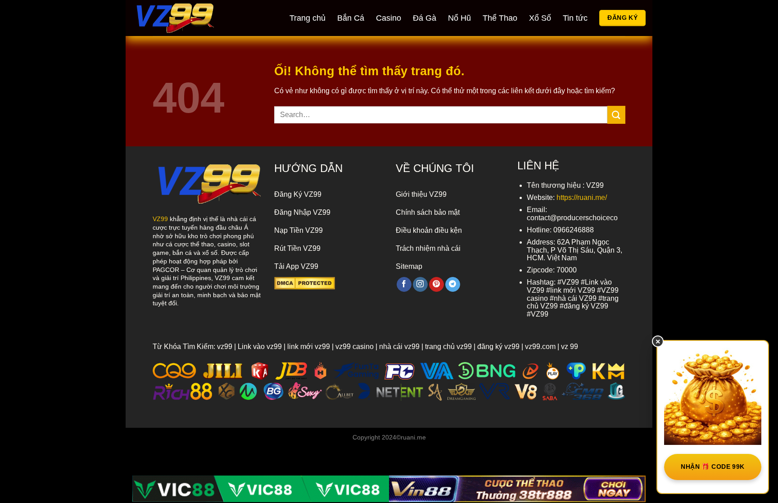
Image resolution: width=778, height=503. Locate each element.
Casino (388, 18)
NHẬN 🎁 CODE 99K (712, 466)
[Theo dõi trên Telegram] (452, 284)
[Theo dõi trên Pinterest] (436, 284)
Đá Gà (424, 18)
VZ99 (160, 218)
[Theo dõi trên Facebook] (404, 284)
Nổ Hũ (459, 18)
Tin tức (575, 18)
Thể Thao (500, 18)
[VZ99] (184, 18)
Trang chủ (307, 18)
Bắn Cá (350, 18)
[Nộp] (616, 114)
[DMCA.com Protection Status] (304, 282)
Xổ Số (540, 18)
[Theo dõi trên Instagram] (420, 284)
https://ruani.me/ (581, 197)
